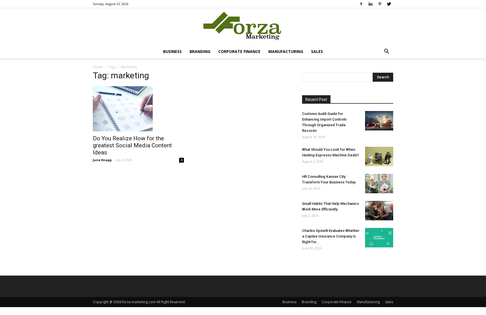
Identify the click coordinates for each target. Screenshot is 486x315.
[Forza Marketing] (243, 27)
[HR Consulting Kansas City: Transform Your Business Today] (379, 183)
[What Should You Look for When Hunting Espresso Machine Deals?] (379, 156)
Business (172, 51)
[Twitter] (389, 4)
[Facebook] (361, 4)
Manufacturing (285, 51)
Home (98, 67)
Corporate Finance (239, 51)
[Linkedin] (370, 4)
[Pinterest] (379, 4)
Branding (200, 51)
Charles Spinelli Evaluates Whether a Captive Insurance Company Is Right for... (330, 236)
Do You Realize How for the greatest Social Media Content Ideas (132, 145)
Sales (317, 51)
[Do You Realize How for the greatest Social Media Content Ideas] (138, 108)
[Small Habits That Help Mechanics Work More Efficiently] (379, 210)
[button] (386, 52)
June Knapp (102, 160)
